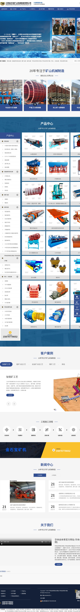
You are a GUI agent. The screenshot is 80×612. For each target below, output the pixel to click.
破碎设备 (29, 61)
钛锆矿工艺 (6, 364)
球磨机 (6, 199)
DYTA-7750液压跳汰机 (10, 156)
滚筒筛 (6, 281)
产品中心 (24, 9)
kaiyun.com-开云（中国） (33, 611)
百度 (1, 576)
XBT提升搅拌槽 (8, 322)
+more (10, 395)
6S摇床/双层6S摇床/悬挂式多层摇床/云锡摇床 (12, 145)
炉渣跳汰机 (7, 176)
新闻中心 (33, 9)
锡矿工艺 (52, 364)
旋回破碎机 (7, 240)
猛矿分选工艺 (21, 364)
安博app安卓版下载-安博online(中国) (50, 609)
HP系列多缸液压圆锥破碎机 (11, 247)
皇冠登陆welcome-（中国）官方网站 (49, 611)
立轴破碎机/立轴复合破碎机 (11, 233)
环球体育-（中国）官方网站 (65, 611)
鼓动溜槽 (7, 167)
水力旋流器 (7, 302)
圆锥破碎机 (7, 226)
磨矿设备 (24, 61)
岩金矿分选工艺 (37, 364)
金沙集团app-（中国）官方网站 (32, 609)
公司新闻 (54, 475)
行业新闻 (40, 475)
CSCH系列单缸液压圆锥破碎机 (12, 244)
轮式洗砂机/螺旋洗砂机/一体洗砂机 (12, 272)
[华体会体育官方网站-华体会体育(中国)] (16, 3)
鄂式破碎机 (7, 211)
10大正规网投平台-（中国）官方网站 (15, 609)
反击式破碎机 (8, 218)
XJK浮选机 (7, 315)
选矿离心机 (7, 163)
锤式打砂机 (7, 222)
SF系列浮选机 (8, 311)
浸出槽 (6, 325)
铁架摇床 (7, 183)
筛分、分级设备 (55, 61)
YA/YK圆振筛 (8, 284)
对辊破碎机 (7, 229)
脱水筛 (6, 295)
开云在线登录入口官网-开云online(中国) (16, 611)
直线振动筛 (7, 291)
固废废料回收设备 (16, 61)
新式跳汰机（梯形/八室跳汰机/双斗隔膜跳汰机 (12, 149)
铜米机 (6, 190)
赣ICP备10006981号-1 (45, 595)
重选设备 (9, 61)
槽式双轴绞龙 (8, 179)
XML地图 (42, 598)
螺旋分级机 (7, 299)
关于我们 (14, 9)
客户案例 (43, 9)
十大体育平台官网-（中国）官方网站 (68, 609)
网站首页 (5, 9)
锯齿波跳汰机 (8, 152)
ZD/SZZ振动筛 (8, 288)
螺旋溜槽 (7, 160)
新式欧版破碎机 (8, 236)
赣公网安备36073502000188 (49, 601)
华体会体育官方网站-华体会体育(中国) (72, 9)
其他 (63, 364)
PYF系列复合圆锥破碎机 (11, 251)
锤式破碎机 (7, 215)
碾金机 (6, 202)
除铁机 (6, 186)
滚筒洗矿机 (7, 265)
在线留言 (61, 9)
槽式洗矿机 (7, 268)
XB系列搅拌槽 (8, 318)
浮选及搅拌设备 (63, 61)
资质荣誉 (52, 9)
